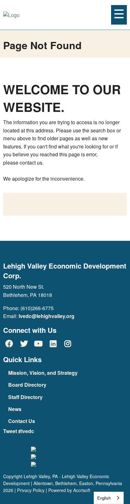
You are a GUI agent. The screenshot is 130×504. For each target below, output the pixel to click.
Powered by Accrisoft (69, 490)
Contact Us (21, 421)
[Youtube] (38, 344)
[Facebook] (9, 344)
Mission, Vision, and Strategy (43, 372)
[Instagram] (68, 344)
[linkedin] (53, 344)
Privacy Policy (30, 490)
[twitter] (24, 344)
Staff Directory (25, 397)
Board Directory (27, 384)
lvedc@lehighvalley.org (46, 316)
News (14, 409)
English (104, 498)
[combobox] (109, 498)
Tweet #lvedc (18, 431)
